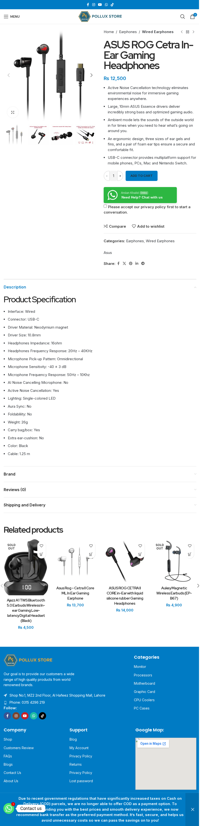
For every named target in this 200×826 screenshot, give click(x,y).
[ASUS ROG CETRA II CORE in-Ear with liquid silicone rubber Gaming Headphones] (124, 561)
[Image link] (28, 660)
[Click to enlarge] (12, 112)
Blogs (8, 764)
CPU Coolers (144, 700)
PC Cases (142, 708)
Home (109, 31)
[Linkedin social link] (137, 263)
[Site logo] (100, 16)
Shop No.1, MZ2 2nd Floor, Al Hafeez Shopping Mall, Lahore (57, 695)
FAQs (8, 756)
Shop (8, 739)
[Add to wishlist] (41, 545)
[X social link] (124, 263)
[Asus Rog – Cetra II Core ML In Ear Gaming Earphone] (75, 561)
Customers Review (19, 748)
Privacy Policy (81, 756)
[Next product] (193, 32)
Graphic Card (144, 692)
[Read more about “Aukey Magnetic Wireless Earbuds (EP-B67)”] (189, 554)
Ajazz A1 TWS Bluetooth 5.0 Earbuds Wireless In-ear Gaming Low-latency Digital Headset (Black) (26, 610)
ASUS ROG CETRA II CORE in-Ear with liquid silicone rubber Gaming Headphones (124, 596)
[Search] (183, 16)
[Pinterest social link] (131, 263)
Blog (73, 739)
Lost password (81, 781)
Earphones (128, 31)
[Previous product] (182, 32)
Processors (143, 675)
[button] (8, 75)
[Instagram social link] (94, 4)
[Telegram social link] (143, 263)
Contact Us (12, 773)
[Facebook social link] (88, 4)
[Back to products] (187, 32)
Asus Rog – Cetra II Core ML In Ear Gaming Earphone (75, 593)
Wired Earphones (158, 31)
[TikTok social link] (112, 4)
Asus (108, 252)
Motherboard (144, 683)
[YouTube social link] (100, 4)
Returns (76, 764)
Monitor (140, 666)
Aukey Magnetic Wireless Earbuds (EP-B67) (174, 593)
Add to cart (141, 176)
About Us (11, 781)
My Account (79, 748)
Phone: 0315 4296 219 (27, 702)
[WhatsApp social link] (106, 4)
